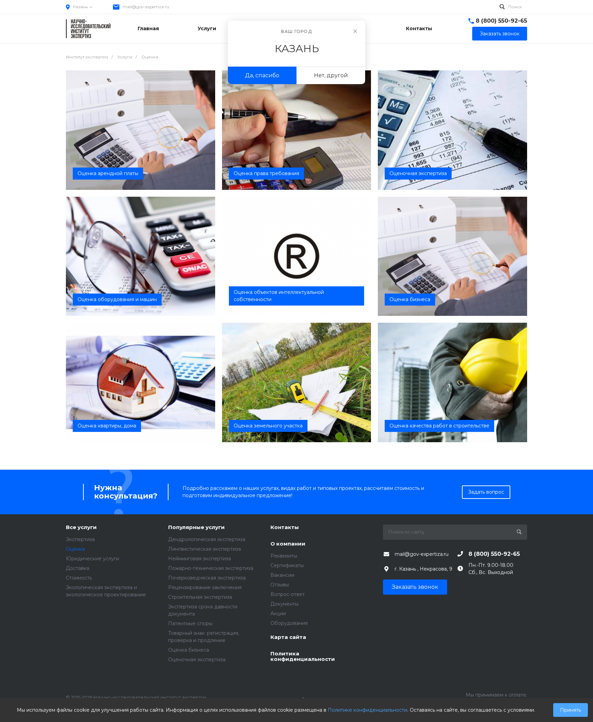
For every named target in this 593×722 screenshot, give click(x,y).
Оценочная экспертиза (196, 659)
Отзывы (279, 585)
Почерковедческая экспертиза (207, 578)
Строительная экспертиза (200, 597)
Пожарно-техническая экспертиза (210, 568)
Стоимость (79, 578)
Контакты (284, 527)
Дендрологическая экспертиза (206, 539)
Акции (278, 613)
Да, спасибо (262, 75)
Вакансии (282, 575)
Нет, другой (331, 75)
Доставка (77, 568)
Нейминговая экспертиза (199, 558)
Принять (570, 710)
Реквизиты (283, 556)
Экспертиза (80, 539)
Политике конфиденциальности (367, 710)
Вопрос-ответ (287, 594)
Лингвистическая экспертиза (204, 549)
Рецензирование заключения (205, 587)
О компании (287, 544)
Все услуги (81, 527)
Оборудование (289, 623)
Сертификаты (287, 565)
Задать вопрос (486, 492)
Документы (284, 604)
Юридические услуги (92, 558)
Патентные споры (190, 623)
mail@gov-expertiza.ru (146, 6)
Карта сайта (288, 637)
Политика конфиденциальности (302, 656)
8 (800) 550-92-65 (501, 21)
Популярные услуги (196, 527)
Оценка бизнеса (188, 650)
